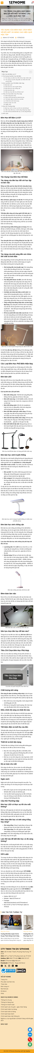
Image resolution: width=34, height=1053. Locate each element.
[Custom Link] (30, 1034)
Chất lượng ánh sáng (10, 95)
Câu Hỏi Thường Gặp (9, 106)
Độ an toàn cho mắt (10, 102)
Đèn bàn (5, 593)
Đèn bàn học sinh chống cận (12, 88)
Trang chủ (4, 18)
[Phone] (30, 1039)
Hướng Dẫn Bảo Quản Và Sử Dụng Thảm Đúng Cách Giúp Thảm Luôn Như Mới (10, 936)
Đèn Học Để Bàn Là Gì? (9, 74)
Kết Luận (5, 113)
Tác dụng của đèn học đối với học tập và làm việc (18, 78)
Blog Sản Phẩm (12, 18)
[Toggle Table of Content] (30, 72)
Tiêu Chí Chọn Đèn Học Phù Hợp (12, 94)
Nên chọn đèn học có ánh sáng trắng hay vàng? (18, 109)
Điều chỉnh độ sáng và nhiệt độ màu (15, 97)
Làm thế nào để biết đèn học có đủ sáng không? (18, 111)
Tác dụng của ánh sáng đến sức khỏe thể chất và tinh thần (18, 80)
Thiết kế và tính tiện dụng (12, 101)
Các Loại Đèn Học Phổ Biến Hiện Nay (13, 83)
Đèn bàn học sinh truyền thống (13, 86)
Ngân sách (8, 104)
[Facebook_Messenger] (30, 1029)
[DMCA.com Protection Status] (21, 972)
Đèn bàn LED (8, 85)
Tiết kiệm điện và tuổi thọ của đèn (14, 99)
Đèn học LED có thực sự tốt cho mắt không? (17, 108)
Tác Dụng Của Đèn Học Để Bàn (12, 76)
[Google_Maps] (30, 1044)
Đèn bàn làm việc (10, 90)
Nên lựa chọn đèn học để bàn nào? (14, 92)
